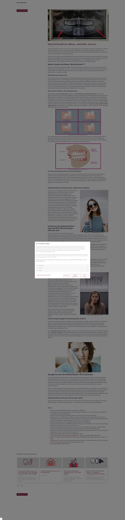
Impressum (49, 275)
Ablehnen (66, 275)
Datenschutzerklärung (41, 275)
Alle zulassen (85, 276)
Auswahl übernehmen (75, 276)
